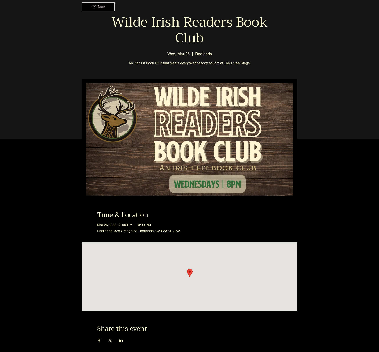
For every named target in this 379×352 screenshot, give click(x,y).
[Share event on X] (110, 340)
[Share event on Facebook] (99, 340)
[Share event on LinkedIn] (121, 340)
